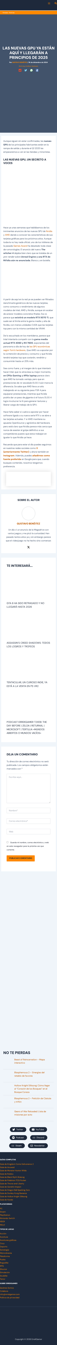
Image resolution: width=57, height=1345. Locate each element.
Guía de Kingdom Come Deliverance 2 (17, 1164)
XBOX (2, 1221)
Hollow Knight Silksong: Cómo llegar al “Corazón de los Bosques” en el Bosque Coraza (32, 1089)
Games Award (20, 245)
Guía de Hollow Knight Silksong (13, 1196)
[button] (56, 3)
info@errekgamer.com (10, 1294)
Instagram (8, 455)
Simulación (5, 1272)
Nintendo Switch (7, 1218)
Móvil (2, 1225)
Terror (2, 1279)
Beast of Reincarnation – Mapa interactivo (29, 1061)
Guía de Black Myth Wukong (12, 1177)
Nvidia (49, 231)
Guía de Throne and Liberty (12, 1183)
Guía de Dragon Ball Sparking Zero (15, 1190)
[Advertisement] (28, 102)
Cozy (2, 1243)
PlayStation (5, 1215)
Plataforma (5, 1256)
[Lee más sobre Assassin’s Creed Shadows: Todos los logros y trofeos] (28, 626)
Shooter (3, 1269)
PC (1, 1208)
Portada (5, 13)
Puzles (2, 1259)
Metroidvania (6, 1253)
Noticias (11, 13)
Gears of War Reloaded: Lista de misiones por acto (30, 1113)
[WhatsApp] (31, 70)
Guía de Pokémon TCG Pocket (13, 1180)
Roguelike (4, 1263)
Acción (3, 1233)
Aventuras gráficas (8, 1240)
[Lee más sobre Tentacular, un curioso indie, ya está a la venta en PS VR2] (28, 665)
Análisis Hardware (31, 66)
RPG (2, 1266)
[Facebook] (37, 70)
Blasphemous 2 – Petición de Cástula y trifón (32, 1100)
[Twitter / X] (28, 547)
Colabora (4, 1291)
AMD (7, 234)
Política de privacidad (9, 1297)
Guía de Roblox (6, 1174)
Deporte (3, 1246)
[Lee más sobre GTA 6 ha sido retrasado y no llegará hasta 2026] (28, 586)
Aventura (4, 1237)
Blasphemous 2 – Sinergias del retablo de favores (29, 1074)
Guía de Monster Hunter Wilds (13, 1170)
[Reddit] (20, 70)
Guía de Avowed (7, 1167)
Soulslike (3, 1276)
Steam (3, 1212)
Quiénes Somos (7, 1288)
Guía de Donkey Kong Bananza (13, 1193)
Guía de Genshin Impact (10, 1187)
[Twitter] (25, 70)
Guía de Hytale (6, 1199)
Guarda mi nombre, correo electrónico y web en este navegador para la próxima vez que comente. (28, 846)
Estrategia (4, 1250)
